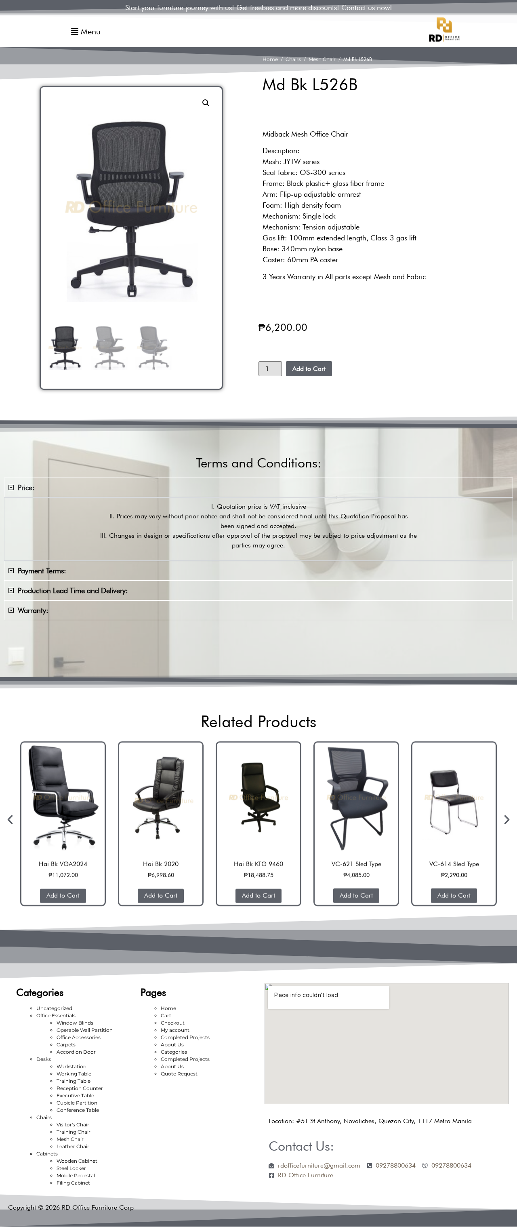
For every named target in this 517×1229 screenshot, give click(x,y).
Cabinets (47, 1154)
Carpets (66, 1045)
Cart (166, 1015)
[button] (206, 103)
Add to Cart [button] (63, 895)
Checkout (173, 1023)
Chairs (293, 59)
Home (270, 59)
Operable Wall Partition (85, 1030)
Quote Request (179, 1074)
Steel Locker (71, 1168)
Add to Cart (309, 368)
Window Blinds (75, 1023)
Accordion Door (76, 1052)
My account (175, 1030)
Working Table (74, 1074)
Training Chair (73, 1132)
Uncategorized (54, 1008)
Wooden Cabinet (77, 1161)
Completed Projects (185, 1037)
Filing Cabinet (73, 1183)
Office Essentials (56, 1015)
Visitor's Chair (73, 1125)
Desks (43, 1059)
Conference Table (78, 1110)
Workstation (71, 1066)
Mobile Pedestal (76, 1175)
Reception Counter (80, 1088)
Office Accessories (79, 1037)
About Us (172, 1045)
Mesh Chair (322, 59)
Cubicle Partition (77, 1103)
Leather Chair (73, 1146)
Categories (174, 1052)
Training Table (73, 1081)
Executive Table (75, 1095)
